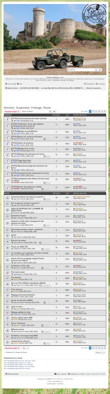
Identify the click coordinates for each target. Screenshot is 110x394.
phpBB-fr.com (58, 381)
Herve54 (78, 143)
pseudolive (20, 302)
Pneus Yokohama (18, 323)
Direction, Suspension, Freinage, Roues (27, 107)
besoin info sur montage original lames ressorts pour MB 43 (27, 259)
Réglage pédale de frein (21, 312)
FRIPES (16, 296)
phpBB (49, 379)
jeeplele (19, 242)
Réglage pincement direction (23, 295)
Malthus (78, 148)
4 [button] (98, 111)
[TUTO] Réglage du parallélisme (24, 131)
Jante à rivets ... (17, 307)
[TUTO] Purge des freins (21, 160)
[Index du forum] (55, 39)
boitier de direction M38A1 (22, 300)
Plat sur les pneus (18, 240)
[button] (105, 111)
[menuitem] (19, 84)
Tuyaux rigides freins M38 (21, 318)
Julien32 (19, 237)
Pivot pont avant (18, 272)
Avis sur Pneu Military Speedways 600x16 (28, 283)
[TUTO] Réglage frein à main (22, 149)
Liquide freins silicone (20, 341)
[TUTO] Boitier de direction (22, 143)
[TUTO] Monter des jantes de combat (26, 187)
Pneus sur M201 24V (19, 247)
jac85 (15, 279)
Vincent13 (19, 231)
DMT (18, 325)
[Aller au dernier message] (85, 118)
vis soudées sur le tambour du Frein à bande (29, 253)
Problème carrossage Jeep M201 (24, 336)
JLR (17, 120)
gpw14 (78, 154)
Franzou (16, 212)
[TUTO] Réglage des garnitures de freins (27, 154)
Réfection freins (17, 329)
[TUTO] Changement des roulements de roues (30, 173)
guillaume (17, 248)
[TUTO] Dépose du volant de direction (26, 137)
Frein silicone (16, 289)
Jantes (13, 235)
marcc (78, 323)
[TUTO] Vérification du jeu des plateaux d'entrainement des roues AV (27, 125)
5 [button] (101, 111)
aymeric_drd (80, 294)
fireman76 (17, 314)
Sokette (78, 208)
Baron (18, 268)
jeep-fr (78, 178)
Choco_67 (19, 285)
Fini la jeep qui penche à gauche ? (25, 203)
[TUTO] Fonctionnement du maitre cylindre (29, 118)
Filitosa (78, 203)
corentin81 (19, 218)
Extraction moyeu (18, 216)
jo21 (17, 309)
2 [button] (93, 111)
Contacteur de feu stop (20, 266)
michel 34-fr (80, 118)
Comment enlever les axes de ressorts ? (27, 197)
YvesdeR (79, 277)
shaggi (78, 300)
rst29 (18, 199)
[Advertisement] (55, 98)
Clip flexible (16, 278)
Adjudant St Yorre (82, 196)
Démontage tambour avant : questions (27, 229)
